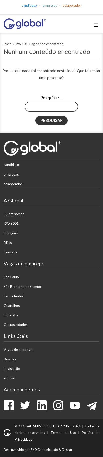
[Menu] (95, 25)
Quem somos (14, 214)
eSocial (9, 378)
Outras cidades (16, 324)
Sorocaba (11, 315)
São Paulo (11, 277)
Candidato (29, 5)
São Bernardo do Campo (22, 286)
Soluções (11, 233)
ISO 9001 (11, 223)
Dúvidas (10, 359)
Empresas (50, 5)
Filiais (8, 242)
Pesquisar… (51, 97)
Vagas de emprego (18, 349)
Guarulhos (12, 305)
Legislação (12, 368)
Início (8, 44)
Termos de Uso (63, 433)
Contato (10, 252)
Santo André (14, 296)
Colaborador (72, 5)
